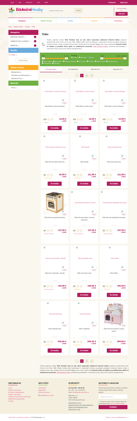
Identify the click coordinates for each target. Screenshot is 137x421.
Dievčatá (83, 57)
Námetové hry (17, 78)
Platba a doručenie (14, 390)
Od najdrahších (73, 69)
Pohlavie (74, 56)
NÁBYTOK (14, 45)
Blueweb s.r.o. (124, 417)
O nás (10, 388)
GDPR (46, 2)
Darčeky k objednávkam (16, 392)
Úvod (12, 2)
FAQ (38, 2)
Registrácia (42, 390)
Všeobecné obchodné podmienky (19, 397)
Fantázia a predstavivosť (21, 75)
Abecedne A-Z (95, 69)
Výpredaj (57, 63)
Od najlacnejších (51, 69)
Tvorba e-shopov (111, 417)
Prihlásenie (42, 388)
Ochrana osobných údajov (117, 403)
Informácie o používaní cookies (18, 417)
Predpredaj (47, 63)
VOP (20, 2)
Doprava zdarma (70, 61)
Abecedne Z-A (117, 69)
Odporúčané (101, 61)
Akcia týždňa (48, 61)
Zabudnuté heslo (44, 392)
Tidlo (14, 55)
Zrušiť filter (23, 60)
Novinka (91, 61)
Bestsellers (58, 61)
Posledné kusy (112, 61)
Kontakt (29, 2)
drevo (14, 88)
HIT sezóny (82, 61)
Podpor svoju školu (14, 394)
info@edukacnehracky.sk (80, 392)
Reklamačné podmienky (16, 399)
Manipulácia (16, 72)
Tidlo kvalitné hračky (100, 46)
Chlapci (75, 57)
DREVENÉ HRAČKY (18, 37)
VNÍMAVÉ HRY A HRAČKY (20, 41)
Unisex (91, 57)
